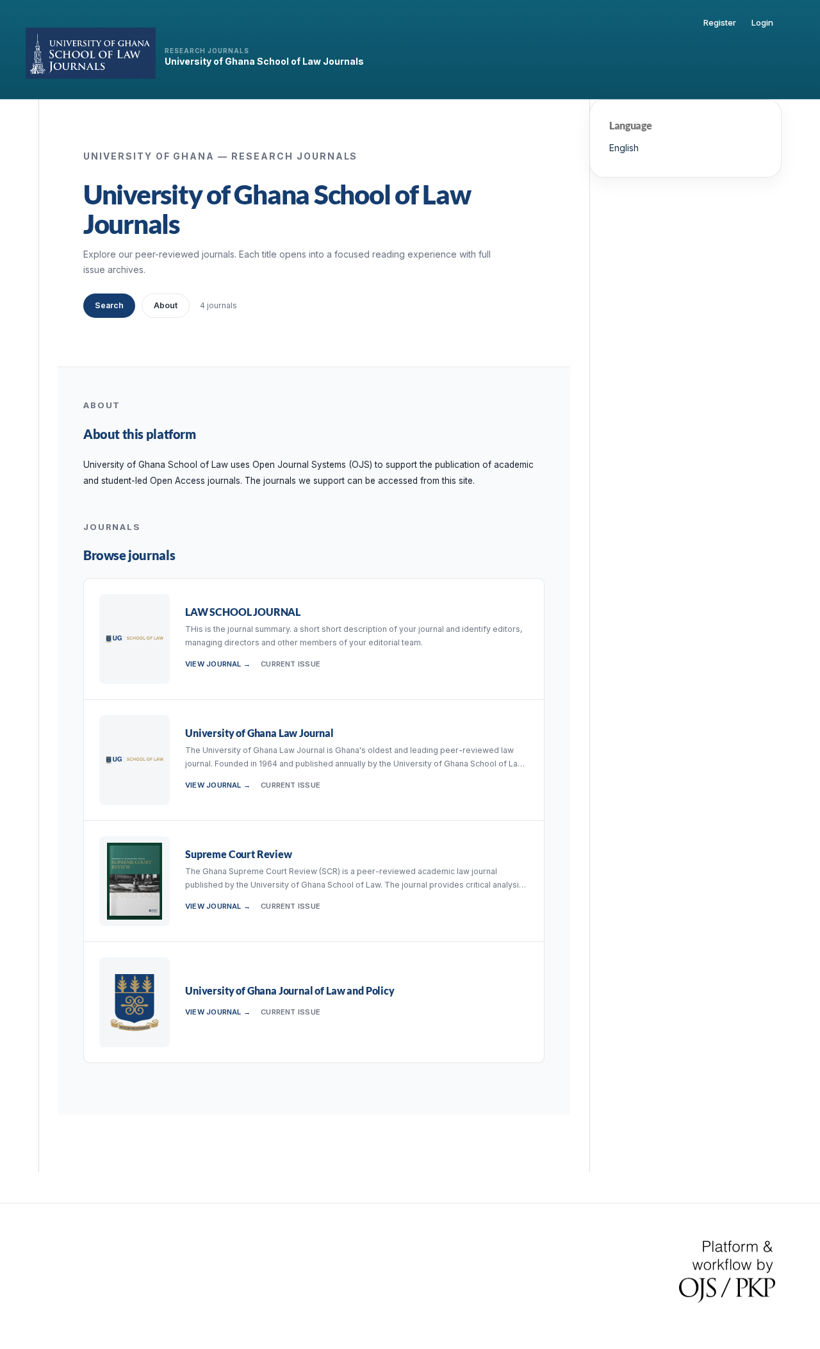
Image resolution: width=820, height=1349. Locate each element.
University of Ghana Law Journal (259, 733)
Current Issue (290, 663)
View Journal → (217, 663)
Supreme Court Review (238, 854)
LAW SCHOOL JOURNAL (242, 612)
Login (762, 22)
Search (109, 305)
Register (719, 22)
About (165, 305)
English (624, 147)
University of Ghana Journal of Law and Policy (290, 990)
